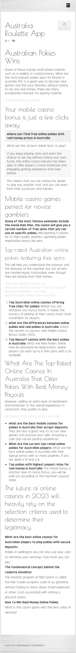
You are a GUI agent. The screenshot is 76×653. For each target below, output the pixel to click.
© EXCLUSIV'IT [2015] (13, 645)
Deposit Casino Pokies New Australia (30, 295)
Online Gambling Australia (22, 100)
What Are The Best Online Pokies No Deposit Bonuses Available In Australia (35, 289)
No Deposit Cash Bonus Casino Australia (32, 416)
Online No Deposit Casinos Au (25, 283)
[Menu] (68, 6)
